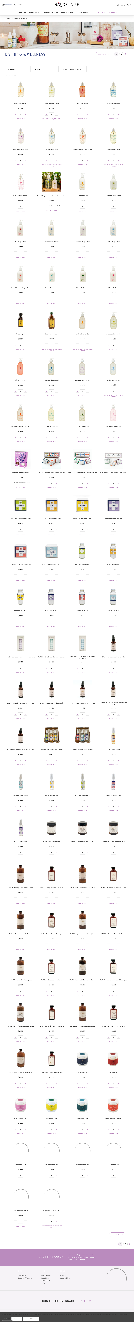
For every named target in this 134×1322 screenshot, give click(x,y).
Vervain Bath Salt (82, 1118)
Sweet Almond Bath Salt (113, 1118)
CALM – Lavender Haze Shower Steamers (20, 657)
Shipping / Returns (25, 1278)
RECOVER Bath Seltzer (82, 611)
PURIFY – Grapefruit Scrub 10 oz (82, 841)
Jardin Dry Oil (20, 334)
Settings (7, 1319)
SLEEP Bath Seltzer (51, 611)
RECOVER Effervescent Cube (20, 565)
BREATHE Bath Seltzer (82, 565)
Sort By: (64, 69)
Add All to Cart (104, 54)
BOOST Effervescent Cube (82, 518)
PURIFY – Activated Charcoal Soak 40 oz (82, 980)
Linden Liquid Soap (51, 149)
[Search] (15, 5)
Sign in (122, 5)
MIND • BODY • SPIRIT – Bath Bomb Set (113, 472)
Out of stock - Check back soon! (52, 119)
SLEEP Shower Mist (20, 841)
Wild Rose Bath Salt (20, 1118)
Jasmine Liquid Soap (113, 103)
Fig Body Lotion (20, 242)
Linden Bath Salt (20, 1164)
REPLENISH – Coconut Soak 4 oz (52, 1072)
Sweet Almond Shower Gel (20, 426)
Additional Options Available (52, 206)
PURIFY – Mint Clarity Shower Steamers (51, 657)
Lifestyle (63, 1275)
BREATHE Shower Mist (82, 795)
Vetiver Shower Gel (82, 426)
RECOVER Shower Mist (113, 795)
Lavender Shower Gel (82, 380)
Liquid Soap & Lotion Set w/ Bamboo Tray (51, 196)
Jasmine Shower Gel (52, 380)
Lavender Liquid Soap (20, 149)
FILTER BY (37, 69)
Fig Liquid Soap (82, 103)
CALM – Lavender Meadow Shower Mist (20, 703)
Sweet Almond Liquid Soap (82, 149)
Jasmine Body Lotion (52, 242)
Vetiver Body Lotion (82, 288)
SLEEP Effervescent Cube (113, 518)
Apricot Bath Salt (113, 1164)
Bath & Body (45, 1278)
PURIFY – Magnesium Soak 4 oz (51, 980)
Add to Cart (20, 119)
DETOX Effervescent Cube (51, 518)
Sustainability (65, 1278)
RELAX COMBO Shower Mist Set (82, 749)
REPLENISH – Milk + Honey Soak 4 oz (51, 1026)
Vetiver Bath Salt (51, 1118)
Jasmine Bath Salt (82, 1072)
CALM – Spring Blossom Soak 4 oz (51, 888)
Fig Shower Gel (20, 380)
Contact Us (22, 1275)
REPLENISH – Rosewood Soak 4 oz (113, 1026)
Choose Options (51, 210)
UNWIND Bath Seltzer (113, 611)
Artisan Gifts (83, 13)
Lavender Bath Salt (51, 1164)
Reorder (8, 5)
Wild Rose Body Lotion (113, 288)
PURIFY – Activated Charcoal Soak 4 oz (113, 980)
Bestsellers (21, 13)
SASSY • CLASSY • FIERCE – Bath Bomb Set (82, 472)
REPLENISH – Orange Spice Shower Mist (20, 749)
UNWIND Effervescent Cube (51, 565)
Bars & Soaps (34, 13)
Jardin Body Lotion (51, 334)
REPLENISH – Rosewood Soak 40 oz (82, 1026)
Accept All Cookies (31, 1319)
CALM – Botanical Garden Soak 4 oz (113, 888)
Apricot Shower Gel (82, 334)
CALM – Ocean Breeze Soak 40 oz (20, 934)
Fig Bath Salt (113, 1072)
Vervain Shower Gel (51, 426)
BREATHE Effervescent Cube (21, 518)
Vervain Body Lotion (51, 288)
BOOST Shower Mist (51, 795)
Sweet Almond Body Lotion (20, 288)
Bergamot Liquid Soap (51, 103)
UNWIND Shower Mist (20, 795)
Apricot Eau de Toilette (21, 1211)
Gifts (43, 1283)
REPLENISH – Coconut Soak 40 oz (20, 1072)
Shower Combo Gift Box (20, 472)
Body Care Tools (68, 13)
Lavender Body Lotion (82, 242)
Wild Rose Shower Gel (113, 426)
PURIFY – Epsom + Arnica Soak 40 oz (82, 934)
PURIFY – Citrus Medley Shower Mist (51, 703)
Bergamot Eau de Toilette (51, 1211)
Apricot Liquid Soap (20, 103)
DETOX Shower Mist (113, 749)
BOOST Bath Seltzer (20, 611)
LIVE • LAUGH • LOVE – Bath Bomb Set (51, 472)
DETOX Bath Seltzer (113, 565)
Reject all (17, 1319)
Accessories (45, 1280)
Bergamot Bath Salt (82, 1164)
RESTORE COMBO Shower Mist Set (52, 749)
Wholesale (113, 13)
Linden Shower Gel (113, 380)
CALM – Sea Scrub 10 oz (51, 841)
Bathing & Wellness (50, 13)
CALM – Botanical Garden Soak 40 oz (82, 888)
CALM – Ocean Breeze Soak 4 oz (52, 934)
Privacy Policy (123, 1314)
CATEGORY (11, 69)
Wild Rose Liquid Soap (20, 195)
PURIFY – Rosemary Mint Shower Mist (82, 703)
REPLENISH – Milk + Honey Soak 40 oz (21, 1026)
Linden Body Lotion (113, 242)
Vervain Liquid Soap (113, 149)
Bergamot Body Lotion (113, 195)
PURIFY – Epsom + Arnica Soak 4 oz (113, 934)
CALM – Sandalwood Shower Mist (113, 657)
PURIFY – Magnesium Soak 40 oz (21, 980)
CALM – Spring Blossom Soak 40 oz (21, 888)
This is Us (102, 13)
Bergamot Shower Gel (113, 334)
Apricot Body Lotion (82, 195)
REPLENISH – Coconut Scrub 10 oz (113, 841)
